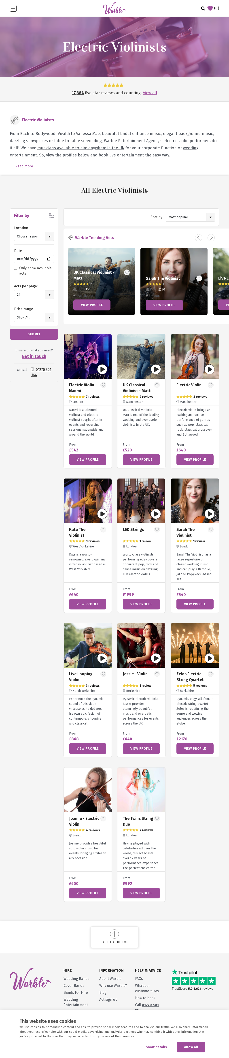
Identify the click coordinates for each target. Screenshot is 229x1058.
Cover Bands (74, 985)
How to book (145, 998)
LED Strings (133, 529)
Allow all (191, 1047)
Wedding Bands (76, 979)
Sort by (156, 217)
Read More (24, 166)
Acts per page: (26, 286)
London (77, 402)
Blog (102, 992)
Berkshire (133, 691)
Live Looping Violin (90, 278)
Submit (34, 334)
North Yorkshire (83, 691)
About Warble (110, 979)
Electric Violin (188, 385)
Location (21, 228)
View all (150, 92)
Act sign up (108, 999)
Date (18, 251)
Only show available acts (35, 271)
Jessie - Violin (158, 278)
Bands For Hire (76, 992)
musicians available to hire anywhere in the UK (80, 147)
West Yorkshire (83, 546)
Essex (76, 835)
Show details (156, 1047)
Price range (23, 309)
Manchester (134, 402)
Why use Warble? (113, 985)
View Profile (92, 305)
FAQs (139, 979)
